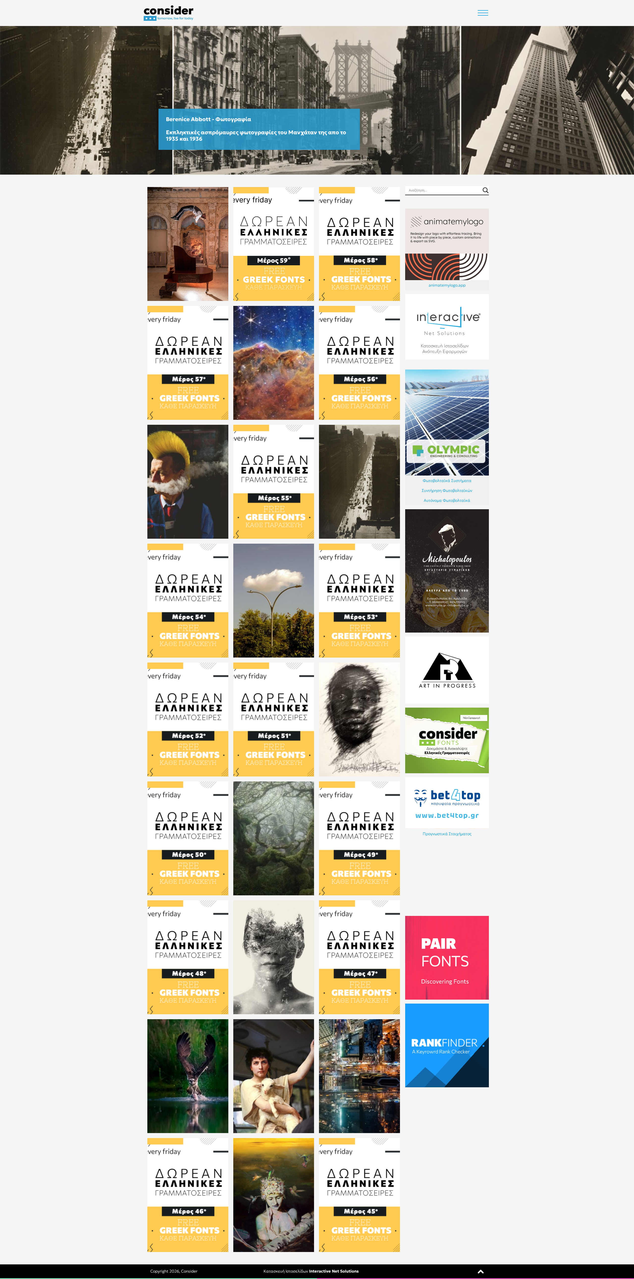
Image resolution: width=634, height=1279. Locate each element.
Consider (189, 1271)
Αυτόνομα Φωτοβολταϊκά (447, 500)
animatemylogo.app (447, 285)
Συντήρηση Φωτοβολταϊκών (447, 490)
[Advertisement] (447, 877)
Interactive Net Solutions (334, 1271)
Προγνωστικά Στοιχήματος (447, 833)
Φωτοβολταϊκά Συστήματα (447, 480)
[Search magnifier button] (485, 190)
